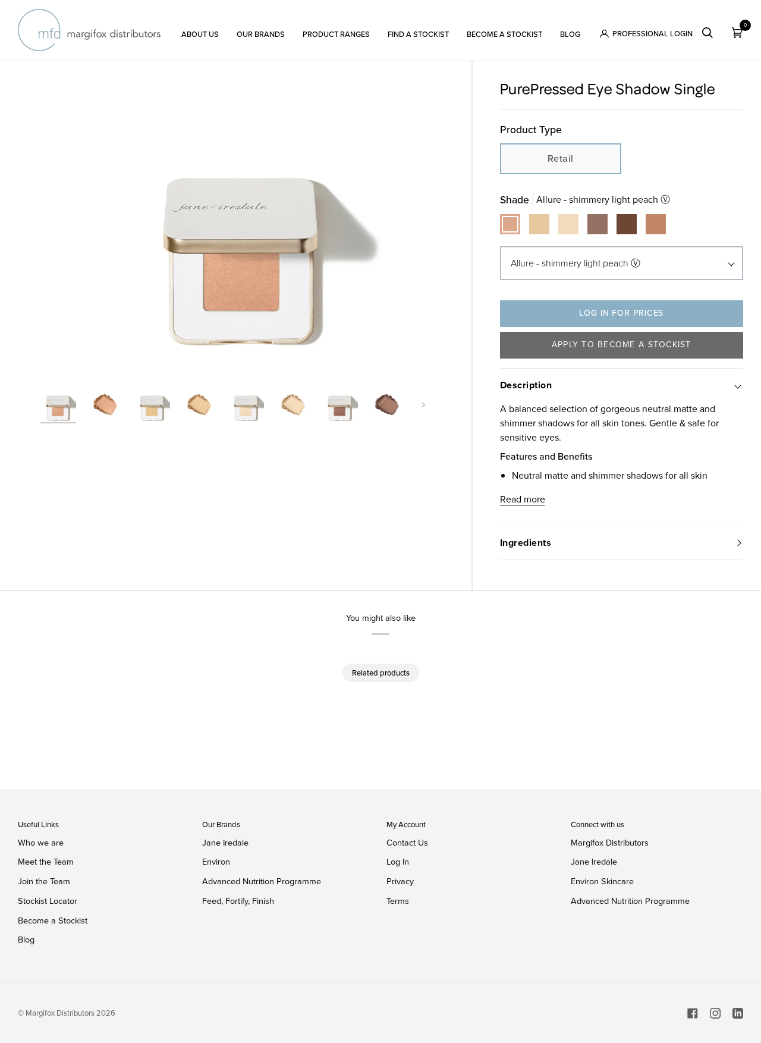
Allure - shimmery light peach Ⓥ (575, 262)
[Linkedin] (737, 1013)
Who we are (41, 842)
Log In (397, 861)
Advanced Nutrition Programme (261, 881)
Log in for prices (621, 313)
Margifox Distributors (610, 843)
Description (526, 385)
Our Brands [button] (221, 824)
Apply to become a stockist (621, 344)
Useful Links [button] (38, 824)
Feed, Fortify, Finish (238, 900)
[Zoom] (244, 227)
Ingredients (526, 542)
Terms (397, 900)
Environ (216, 861)
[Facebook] (692, 1013)
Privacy (400, 881)
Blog (26, 939)
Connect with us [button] (597, 824)
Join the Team (44, 881)
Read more (522, 499)
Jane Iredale (225, 842)
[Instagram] (715, 1013)
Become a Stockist (52, 920)
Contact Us (407, 842)
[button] (200, 30)
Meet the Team (46, 861)
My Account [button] (406, 824)
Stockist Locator (47, 900)
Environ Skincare (602, 881)
